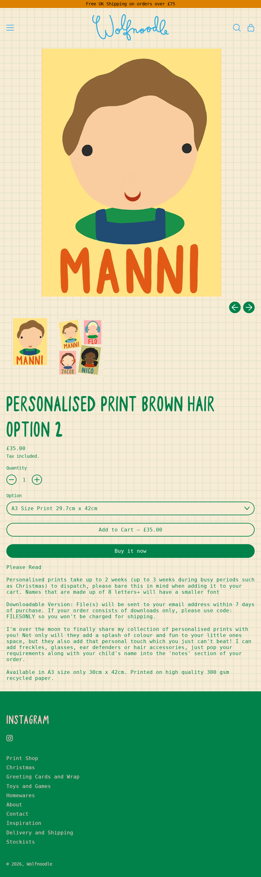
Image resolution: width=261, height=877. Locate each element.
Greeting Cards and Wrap (43, 777)
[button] (237, 28)
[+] (37, 480)
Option (14, 495)
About (14, 805)
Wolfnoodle (39, 864)
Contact (17, 814)
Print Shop (22, 758)
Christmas (20, 767)
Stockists (20, 842)
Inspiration (23, 823)
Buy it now (130, 551)
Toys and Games (28, 786)
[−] (11, 480)
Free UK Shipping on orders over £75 (130, 3)
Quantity (16, 467)
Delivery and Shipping (39, 833)
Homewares (20, 795)
